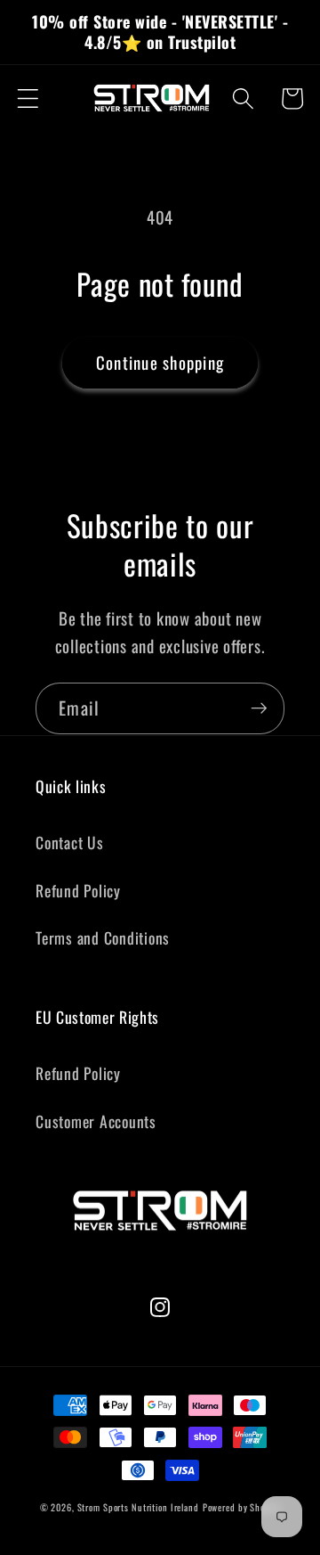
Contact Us (70, 842)
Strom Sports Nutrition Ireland (138, 1507)
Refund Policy (78, 890)
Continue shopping (160, 362)
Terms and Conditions (103, 937)
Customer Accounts (96, 1121)
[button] (28, 98)
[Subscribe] (259, 708)
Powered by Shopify (242, 1507)
